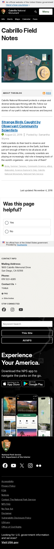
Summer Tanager (18, 166)
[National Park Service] (3, 12)
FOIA (4, 490)
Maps (17, 19)
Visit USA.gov (10, 542)
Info (3, 19)
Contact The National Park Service (19, 499)
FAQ (5, 293)
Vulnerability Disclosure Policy (16, 518)
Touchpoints (22, 244)
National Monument (17, 11)
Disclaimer (7, 513)
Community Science (37, 166)
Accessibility (8, 481)
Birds (7, 166)
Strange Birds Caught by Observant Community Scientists (21, 126)
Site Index (8, 298)
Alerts (10, 19)
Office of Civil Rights (11, 527)
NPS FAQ (6, 504)
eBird (49, 166)
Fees (35, 19)
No (11, 231)
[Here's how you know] (27, 4)
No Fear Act (7, 508)
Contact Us (8, 284)
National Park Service (33, 174)
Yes (12, 222)
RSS (48, 93)
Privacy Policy (8, 486)
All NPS (27, 340)
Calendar (26, 19)
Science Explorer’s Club (26, 170)
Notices (5, 495)
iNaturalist (9, 170)
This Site (27, 333)
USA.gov (6, 522)
